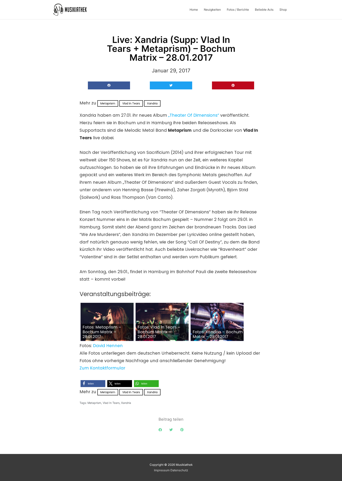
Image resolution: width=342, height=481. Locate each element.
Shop (283, 9)
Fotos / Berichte (238, 9)
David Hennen (108, 345)
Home (194, 9)
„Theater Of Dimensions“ (193, 115)
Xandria (152, 103)
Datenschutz (179, 470)
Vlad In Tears (131, 103)
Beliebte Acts (264, 9)
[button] (109, 85)
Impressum (162, 470)
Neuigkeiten (212, 9)
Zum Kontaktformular (102, 368)
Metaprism (107, 103)
